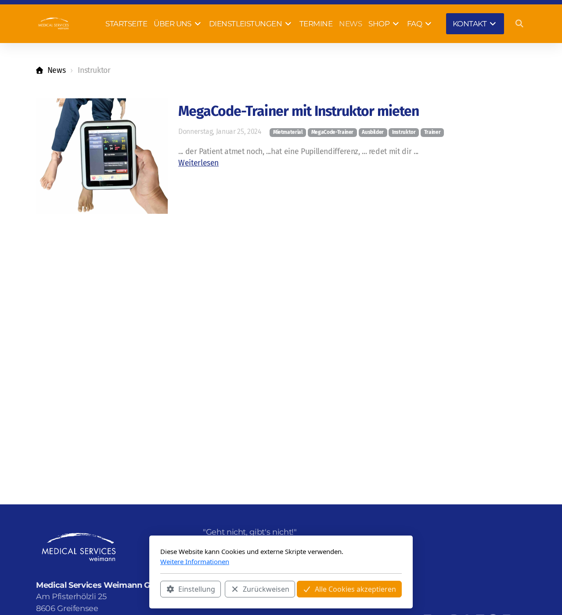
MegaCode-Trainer (332, 132)
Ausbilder (373, 132)
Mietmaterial (288, 132)
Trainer (432, 132)
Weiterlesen (198, 163)
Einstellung (196, 589)
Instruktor (403, 132)
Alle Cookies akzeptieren (355, 589)
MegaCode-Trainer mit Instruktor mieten (298, 111)
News (56, 70)
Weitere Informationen (194, 561)
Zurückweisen (266, 589)
